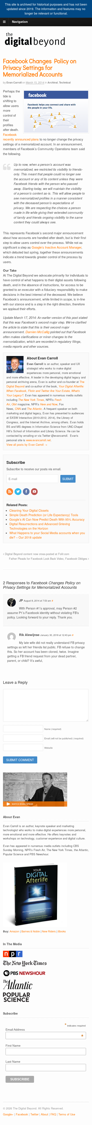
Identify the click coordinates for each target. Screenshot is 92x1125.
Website (48, 747)
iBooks (62, 931)
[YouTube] (34, 491)
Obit (14, 404)
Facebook (22, 1114)
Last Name (13, 1061)
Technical (65, 82)
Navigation (20, 21)
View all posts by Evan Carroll (26, 444)
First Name (13, 1045)
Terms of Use (66, 1114)
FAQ (53, 1114)
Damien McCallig (37, 332)
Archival (52, 82)
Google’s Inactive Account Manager (56, 247)
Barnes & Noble (30, 931)
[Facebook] (26, 491)
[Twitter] (18, 491)
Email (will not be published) (64, 738)
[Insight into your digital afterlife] (35, 46)
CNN (18, 409)
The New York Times (31, 400)
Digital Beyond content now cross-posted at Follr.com (36, 554)
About (44, 1114)
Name (52, 729)
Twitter (34, 1114)
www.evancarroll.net (38, 440)
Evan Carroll (14, 82)
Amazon (14, 931)
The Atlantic (34, 409)
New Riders (49, 931)
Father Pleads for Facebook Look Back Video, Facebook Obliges (48, 559)
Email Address (44, 1029)
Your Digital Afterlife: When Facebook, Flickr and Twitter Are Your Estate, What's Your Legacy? (45, 390)
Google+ (8, 1114)
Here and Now (48, 404)
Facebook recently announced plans (21, 137)
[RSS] (10, 491)
